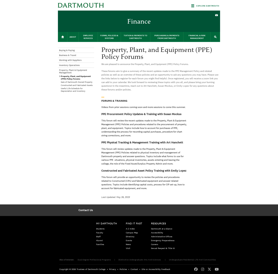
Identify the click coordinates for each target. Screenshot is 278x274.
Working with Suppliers (70, 60)
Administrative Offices (161, 236)
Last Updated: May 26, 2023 (115, 197)
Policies (123, 269)
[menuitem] (216, 15)
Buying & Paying (67, 50)
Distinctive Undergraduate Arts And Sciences (139, 259)
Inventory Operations (69, 65)
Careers (154, 244)
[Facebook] (196, 269)
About (73, 37)
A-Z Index (130, 228)
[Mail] (216, 15)
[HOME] (62, 37)
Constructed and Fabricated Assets (77, 85)
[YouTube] (217, 269)
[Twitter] (209, 269)
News (128, 244)
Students (100, 228)
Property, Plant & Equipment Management (73, 71)
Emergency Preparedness (163, 240)
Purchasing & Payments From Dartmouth (166, 37)
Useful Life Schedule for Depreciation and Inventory (73, 89)
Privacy (112, 269)
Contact (134, 269)
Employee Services (88, 37)
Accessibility (157, 232)
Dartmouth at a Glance (161, 228)
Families (100, 244)
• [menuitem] (107, 269)
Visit (128, 248)
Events (129, 240)
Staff (98, 236)
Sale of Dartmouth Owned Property (76, 82)
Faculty (99, 232)
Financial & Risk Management (197, 37)
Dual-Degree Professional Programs (94, 259)
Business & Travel (67, 55)
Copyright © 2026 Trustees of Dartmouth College (82, 269)
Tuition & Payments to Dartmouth (135, 37)
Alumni (99, 240)
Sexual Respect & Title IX (163, 248)
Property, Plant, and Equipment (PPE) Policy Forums (76, 77)
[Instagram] (202, 269)
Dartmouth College (81, 5)
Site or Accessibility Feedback (156, 269)
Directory (130, 236)
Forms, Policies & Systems (109, 37)
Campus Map (132, 232)
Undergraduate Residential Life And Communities (192, 259)
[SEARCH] (215, 37)
